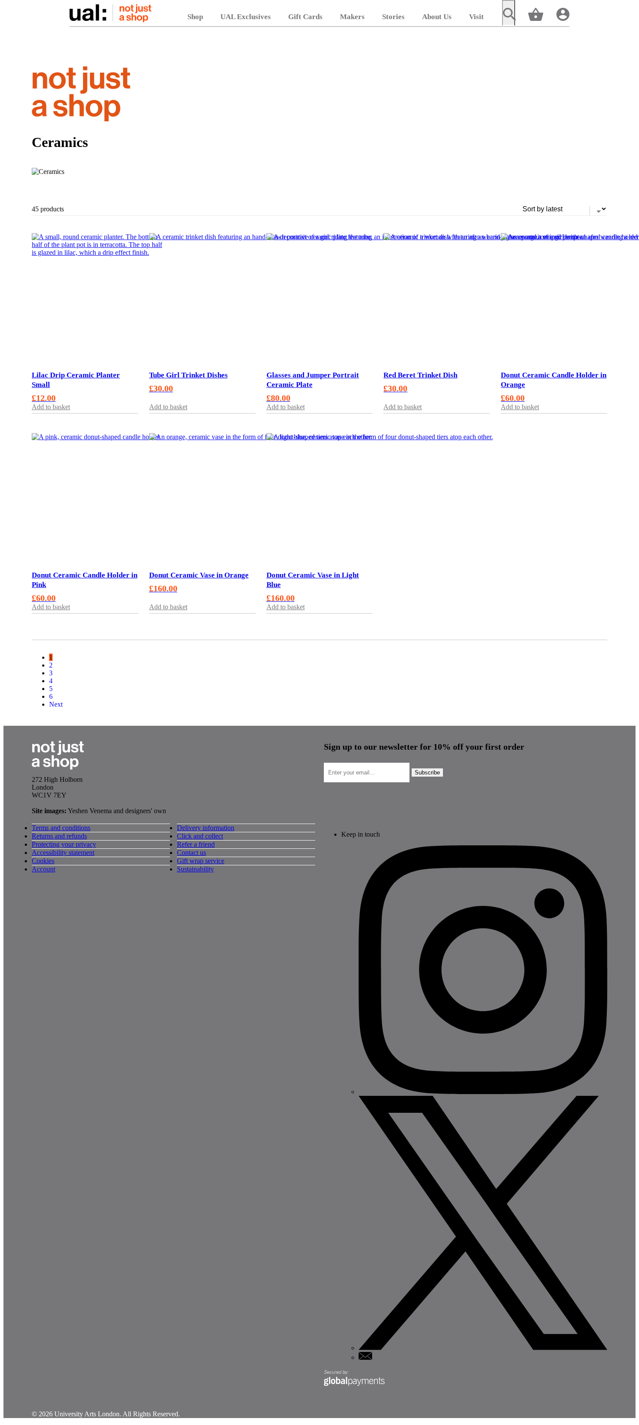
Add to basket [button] (51, 406)
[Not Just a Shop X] (483, 1348)
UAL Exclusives (245, 17)
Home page (110, 13)
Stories (393, 17)
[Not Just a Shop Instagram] (483, 1091)
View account (562, 13)
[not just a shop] (81, 95)
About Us (437, 17)
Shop (195, 17)
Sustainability (195, 869)
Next (56, 704)
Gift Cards (305, 17)
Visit (476, 17)
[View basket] (535, 13)
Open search (508, 13)
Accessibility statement (63, 852)
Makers (352, 17)
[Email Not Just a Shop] (365, 1357)
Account (43, 869)
